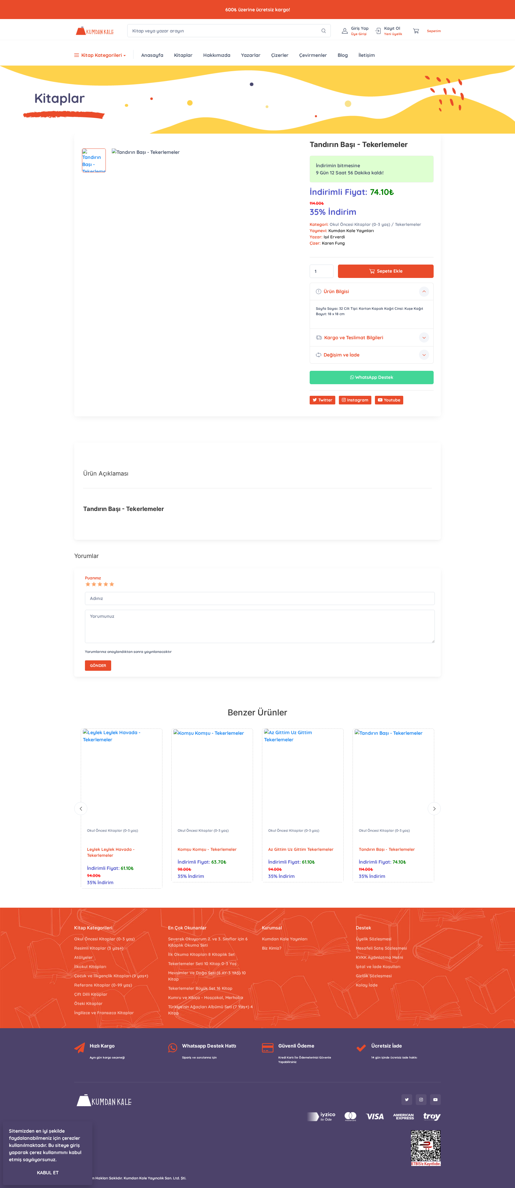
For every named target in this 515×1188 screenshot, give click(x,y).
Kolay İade (367, 985)
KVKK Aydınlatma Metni (379, 957)
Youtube (392, 400)
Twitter (325, 400)
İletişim (367, 55)
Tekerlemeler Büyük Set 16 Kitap (200, 988)
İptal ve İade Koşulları (378, 966)
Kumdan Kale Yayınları (351, 230)
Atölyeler (83, 957)
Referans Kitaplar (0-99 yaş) (103, 985)
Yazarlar (250, 55)
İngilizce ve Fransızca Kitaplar (104, 1012)
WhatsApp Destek (373, 377)
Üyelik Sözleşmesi (373, 939)
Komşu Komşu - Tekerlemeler (207, 849)
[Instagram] (421, 1099)
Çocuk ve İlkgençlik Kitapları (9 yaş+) (111, 975)
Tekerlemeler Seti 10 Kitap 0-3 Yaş (202, 963)
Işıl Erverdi (334, 237)
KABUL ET (48, 1173)
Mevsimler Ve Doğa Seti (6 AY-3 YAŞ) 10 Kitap (207, 976)
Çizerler (279, 55)
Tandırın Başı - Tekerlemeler (387, 849)
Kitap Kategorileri (101, 55)
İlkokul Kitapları (90, 966)
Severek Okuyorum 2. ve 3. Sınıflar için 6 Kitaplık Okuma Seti (208, 942)
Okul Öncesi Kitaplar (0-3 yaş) (112, 830)
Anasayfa (152, 55)
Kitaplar (183, 55)
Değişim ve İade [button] (341, 355)
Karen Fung (333, 243)
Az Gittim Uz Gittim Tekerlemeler (300, 849)
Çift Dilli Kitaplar (90, 994)
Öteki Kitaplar (88, 1003)
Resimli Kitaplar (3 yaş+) (98, 948)
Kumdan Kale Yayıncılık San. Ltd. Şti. (155, 1178)
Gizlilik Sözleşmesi (374, 975)
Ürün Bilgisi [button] (336, 291)
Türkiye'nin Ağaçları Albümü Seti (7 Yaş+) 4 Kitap (210, 1010)
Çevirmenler (313, 55)
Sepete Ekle (390, 271)
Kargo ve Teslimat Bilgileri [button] (353, 337)
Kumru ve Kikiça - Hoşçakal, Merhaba (205, 997)
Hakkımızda (216, 55)
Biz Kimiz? (271, 948)
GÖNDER (98, 665)
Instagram (357, 400)
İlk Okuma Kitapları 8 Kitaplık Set (201, 954)
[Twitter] (406, 1099)
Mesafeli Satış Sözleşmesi (381, 948)
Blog (343, 55)
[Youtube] (435, 1099)
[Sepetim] (416, 30)
